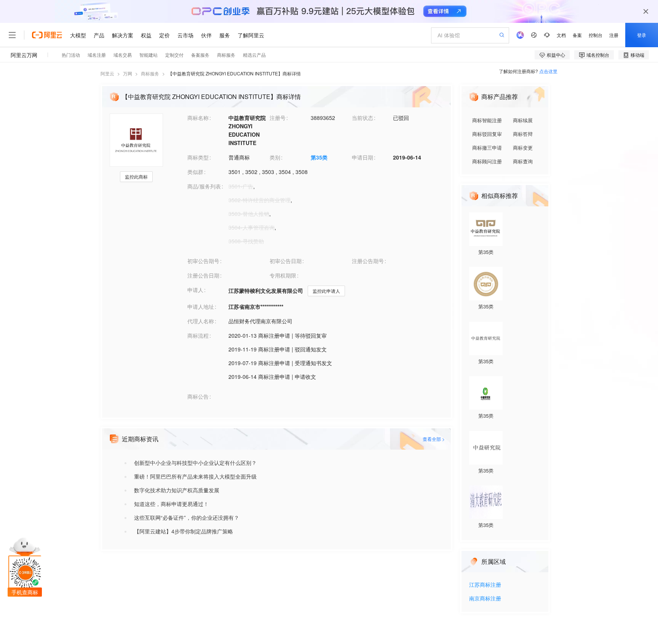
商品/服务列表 (204, 186)
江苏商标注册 (485, 585)
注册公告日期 (203, 275)
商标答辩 (523, 133)
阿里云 (107, 73)
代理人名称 (200, 321)
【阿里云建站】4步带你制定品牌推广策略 (183, 531)
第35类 (319, 157)
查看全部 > (434, 439)
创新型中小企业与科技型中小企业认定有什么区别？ (195, 462)
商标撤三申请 (487, 147)
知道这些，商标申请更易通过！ (171, 504)
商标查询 (523, 161)
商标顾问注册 (487, 161)
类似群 (195, 172)
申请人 (195, 290)
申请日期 (362, 157)
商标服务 (150, 73)
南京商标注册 (485, 599)
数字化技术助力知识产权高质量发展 (176, 490)
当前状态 (362, 117)
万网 (127, 73)
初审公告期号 (203, 261)
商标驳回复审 (487, 133)
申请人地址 (200, 306)
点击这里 (548, 71)
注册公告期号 (368, 261)
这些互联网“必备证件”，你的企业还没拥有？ (186, 517)
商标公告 (198, 396)
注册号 (278, 117)
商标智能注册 (487, 120)
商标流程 (198, 335)
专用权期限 (283, 275)
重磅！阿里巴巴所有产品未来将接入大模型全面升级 (195, 476)
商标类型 (198, 157)
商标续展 (523, 120)
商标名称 (198, 117)
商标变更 (523, 147)
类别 (275, 157)
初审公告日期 (286, 261)
